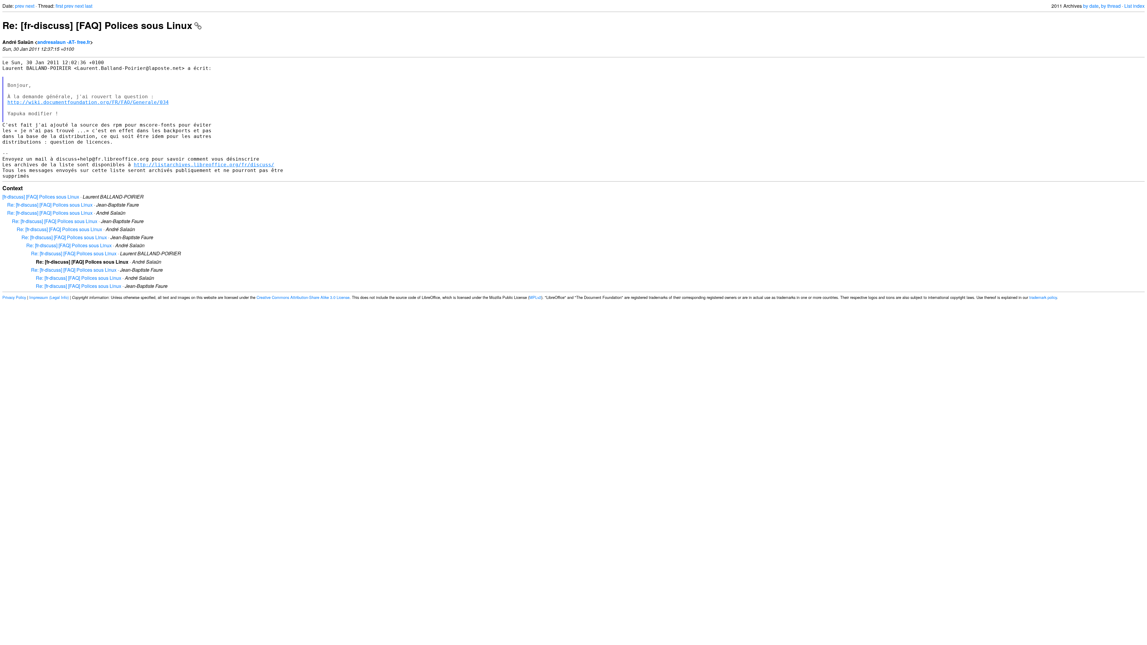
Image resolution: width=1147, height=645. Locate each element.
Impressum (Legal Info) (49, 297)
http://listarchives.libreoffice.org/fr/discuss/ (204, 165)
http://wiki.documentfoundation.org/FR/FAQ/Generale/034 (88, 102)
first (59, 5)
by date (1091, 5)
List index (1134, 5)
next (29, 5)
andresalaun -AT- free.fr (63, 42)
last (88, 5)
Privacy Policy (14, 297)
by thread (1111, 5)
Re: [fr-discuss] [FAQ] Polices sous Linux (97, 25)
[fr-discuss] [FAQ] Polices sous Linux (40, 196)
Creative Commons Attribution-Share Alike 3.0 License (303, 297)
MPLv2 (535, 297)
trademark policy (1043, 297)
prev (19, 5)
